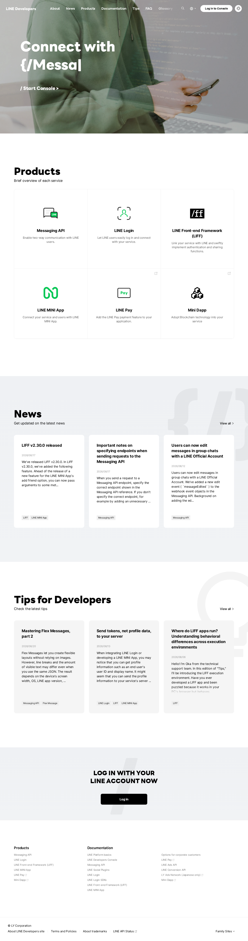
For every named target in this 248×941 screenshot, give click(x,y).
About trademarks (95, 931)
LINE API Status (123, 931)
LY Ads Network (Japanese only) (180, 874)
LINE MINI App (39, 517)
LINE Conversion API (173, 869)
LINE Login (103, 703)
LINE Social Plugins (98, 869)
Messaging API (106, 517)
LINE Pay (19, 874)
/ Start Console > (39, 88)
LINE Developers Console (102, 859)
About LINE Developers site (26, 931)
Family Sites (224, 931)
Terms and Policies (64, 931)
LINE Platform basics (99, 854)
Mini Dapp (20, 879)
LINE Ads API (169, 864)
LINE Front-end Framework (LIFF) (34, 864)
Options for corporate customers (180, 854)
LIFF (25, 517)
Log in (124, 799)
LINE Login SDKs (97, 879)
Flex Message (50, 703)
